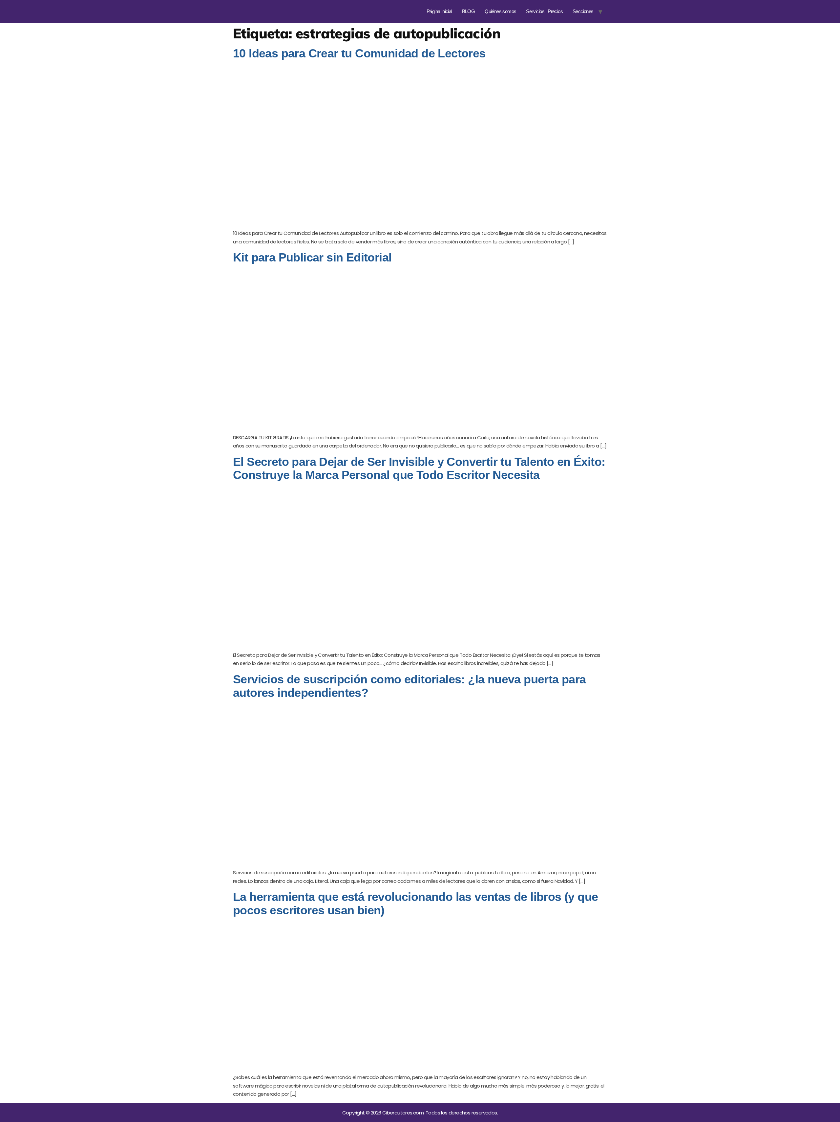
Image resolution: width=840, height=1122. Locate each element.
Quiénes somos (500, 11)
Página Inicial (439, 11)
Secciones (583, 11)
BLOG (468, 11)
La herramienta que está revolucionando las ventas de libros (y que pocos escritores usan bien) (415, 903)
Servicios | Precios (544, 11)
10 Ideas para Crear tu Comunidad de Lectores (359, 53)
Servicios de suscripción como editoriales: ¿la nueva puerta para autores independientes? (409, 686)
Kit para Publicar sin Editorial (312, 257)
